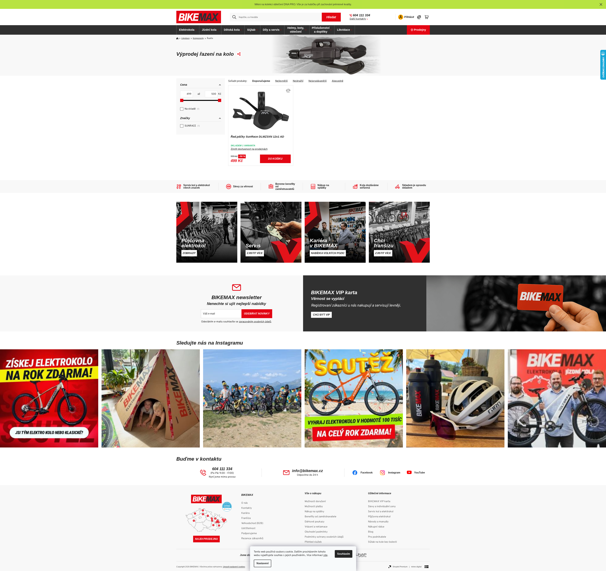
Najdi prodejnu (206, 539)
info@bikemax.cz (307, 471)
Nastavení (263, 563)
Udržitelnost (248, 528)
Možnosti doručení (315, 501)
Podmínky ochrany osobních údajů (324, 537)
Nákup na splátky (314, 511)
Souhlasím (343, 553)
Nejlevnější (281, 81)
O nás (244, 503)
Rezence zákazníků (252, 538)
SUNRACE (192, 125)
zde (325, 555)
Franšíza (246, 518)
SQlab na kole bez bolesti (382, 542)
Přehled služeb (313, 542)
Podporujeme (249, 533)
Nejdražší (298, 81)
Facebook (367, 472)
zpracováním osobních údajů (255, 321)
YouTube (419, 472)
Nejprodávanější (317, 81)
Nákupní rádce (376, 526)
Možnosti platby (314, 506)
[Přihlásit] (405, 17)
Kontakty (246, 508)
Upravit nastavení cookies (234, 567)
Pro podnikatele (377, 537)
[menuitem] (187, 30)
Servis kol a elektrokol (380, 511)
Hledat (331, 17)
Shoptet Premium (400, 567)
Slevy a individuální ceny (382, 506)
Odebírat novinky (257, 313)
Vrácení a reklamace (316, 526)
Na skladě (192, 109)
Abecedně (337, 81)
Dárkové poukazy (314, 521)
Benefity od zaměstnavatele (320, 516)
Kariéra (245, 513)
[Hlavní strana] (178, 38)
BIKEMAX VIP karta (379, 501)
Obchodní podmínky (316, 531)
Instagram (394, 472)
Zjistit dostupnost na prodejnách (249, 149)
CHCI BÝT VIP (321, 314)
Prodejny (420, 29)
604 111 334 (361, 15)
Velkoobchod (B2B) (252, 523)
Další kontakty (358, 19)
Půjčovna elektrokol (379, 516)
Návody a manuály (378, 521)
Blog (370, 531)
